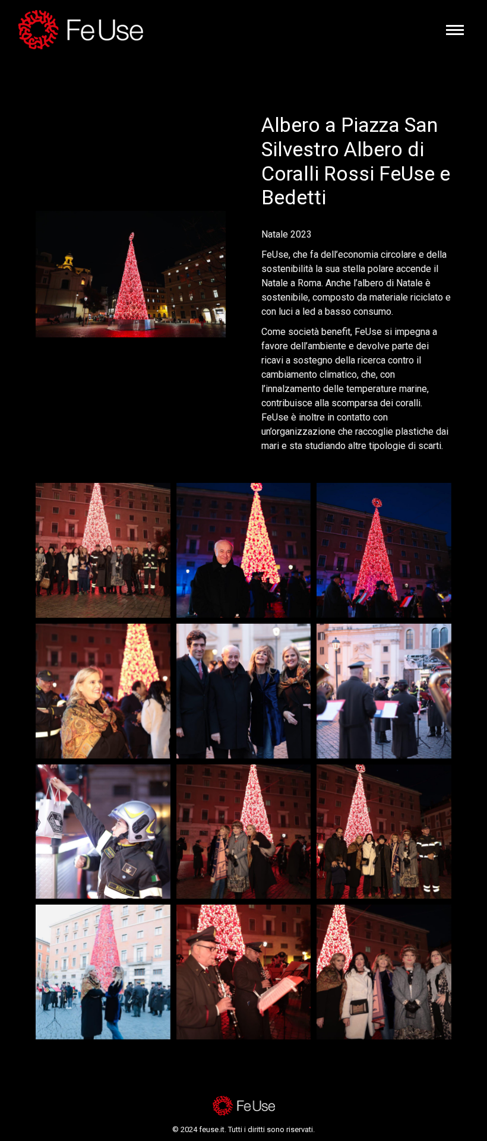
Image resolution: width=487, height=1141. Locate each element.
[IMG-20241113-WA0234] (103, 831)
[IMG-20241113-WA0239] (103, 972)
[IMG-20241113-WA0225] (103, 691)
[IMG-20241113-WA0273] (243, 550)
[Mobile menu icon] (455, 30)
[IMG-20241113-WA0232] (384, 691)
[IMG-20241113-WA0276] (384, 550)
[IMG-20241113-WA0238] (243, 831)
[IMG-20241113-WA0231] (243, 691)
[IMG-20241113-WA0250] (384, 972)
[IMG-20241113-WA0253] (384, 831)
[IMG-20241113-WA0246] (243, 972)
